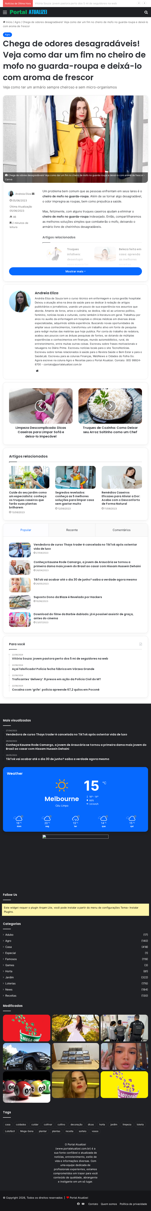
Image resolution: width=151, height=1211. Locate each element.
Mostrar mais (74, 271)
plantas (56, 1131)
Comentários (122, 530)
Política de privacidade (133, 1203)
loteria (140, 1124)
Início (8, 22)
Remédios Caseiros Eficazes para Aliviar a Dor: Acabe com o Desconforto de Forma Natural (121, 498)
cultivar (48, 1124)
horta (102, 1124)
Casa (8, 946)
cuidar (34, 1124)
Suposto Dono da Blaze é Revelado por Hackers (68, 597)
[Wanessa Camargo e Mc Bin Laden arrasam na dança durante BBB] (75, 1084)
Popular (25, 530)
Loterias (10, 983)
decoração (76, 1124)
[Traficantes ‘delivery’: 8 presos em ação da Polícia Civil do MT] (26, 1056)
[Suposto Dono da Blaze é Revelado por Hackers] (20, 602)
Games (9, 965)
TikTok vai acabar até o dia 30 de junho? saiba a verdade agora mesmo (85, 580)
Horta (8, 971)
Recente (72, 530)
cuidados (21, 1124)
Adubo (9, 934)
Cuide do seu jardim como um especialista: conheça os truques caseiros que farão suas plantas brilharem (28, 500)
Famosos (11, 959)
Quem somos (109, 1203)
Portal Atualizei (79, 1197)
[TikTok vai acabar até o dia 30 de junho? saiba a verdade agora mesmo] (20, 585)
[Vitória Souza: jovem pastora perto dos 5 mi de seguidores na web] (75, 1028)
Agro (17, 22)
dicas (91, 1124)
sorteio (82, 1131)
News (8, 989)
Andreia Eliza (23, 193)
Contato (93, 1203)
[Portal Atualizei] (28, 12)
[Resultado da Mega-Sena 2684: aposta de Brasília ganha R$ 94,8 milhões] (26, 1087)
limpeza (127, 1124)
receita (69, 1131)
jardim (113, 1124)
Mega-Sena (26, 1131)
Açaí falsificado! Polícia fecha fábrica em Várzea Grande (68, 3)
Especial (10, 953)
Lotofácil (10, 1131)
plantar (43, 1131)
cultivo (61, 1124)
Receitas (10, 995)
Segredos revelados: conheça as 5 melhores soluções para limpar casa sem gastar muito (74, 498)
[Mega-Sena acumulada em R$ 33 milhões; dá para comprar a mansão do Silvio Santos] (26, 1028)
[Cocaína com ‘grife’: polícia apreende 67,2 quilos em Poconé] (75, 1056)
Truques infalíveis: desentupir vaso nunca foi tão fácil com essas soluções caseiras (78, 264)
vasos (95, 1131)
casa (7, 1124)
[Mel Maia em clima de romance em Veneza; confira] (124, 1056)
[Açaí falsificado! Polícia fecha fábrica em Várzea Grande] (124, 1028)
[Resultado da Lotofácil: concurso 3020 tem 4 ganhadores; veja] (124, 1084)
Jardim (9, 977)
